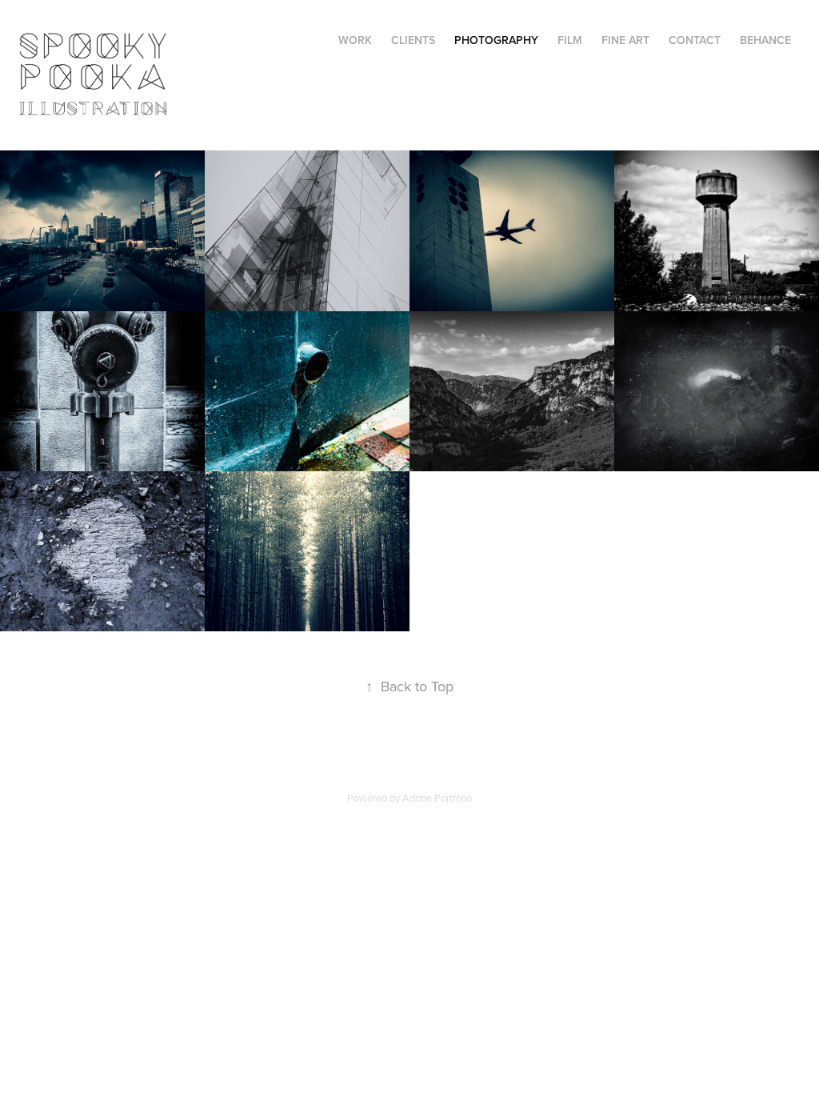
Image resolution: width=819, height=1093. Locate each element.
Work (355, 40)
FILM (569, 40)
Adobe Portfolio (437, 798)
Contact (695, 40)
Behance (765, 40)
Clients (413, 40)
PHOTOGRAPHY (496, 40)
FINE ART (625, 40)
